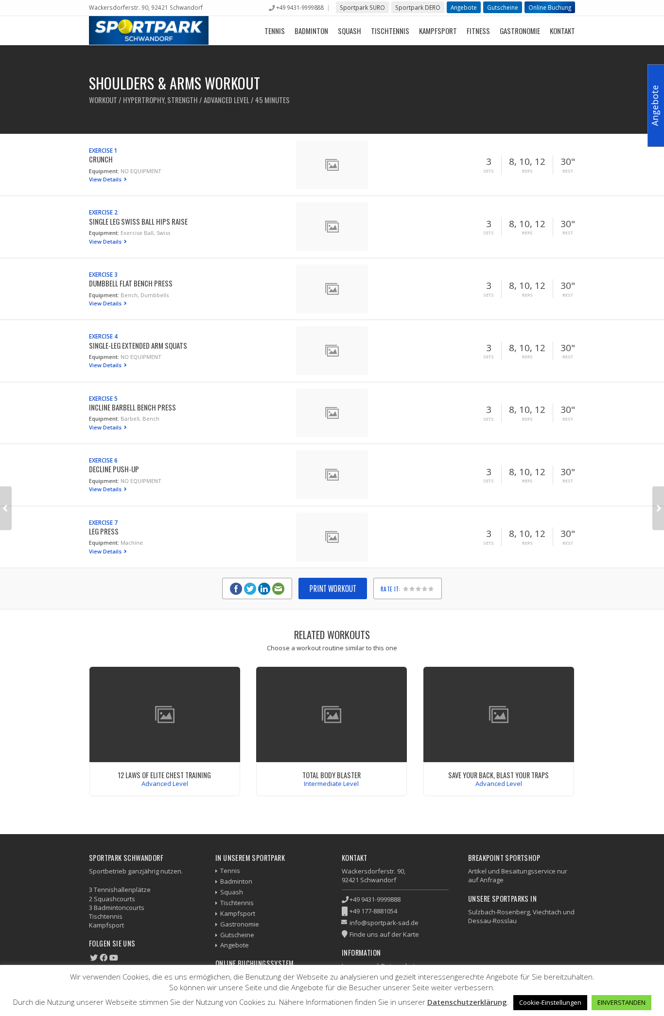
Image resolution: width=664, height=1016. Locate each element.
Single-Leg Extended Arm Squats (138, 345)
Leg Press (104, 531)
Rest (567, 171)
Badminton (311, 30)
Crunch (101, 159)
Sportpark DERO (417, 7)
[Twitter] (94, 957)
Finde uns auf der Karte (384, 934)
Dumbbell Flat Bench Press (131, 283)
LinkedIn (264, 589)
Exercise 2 (103, 212)
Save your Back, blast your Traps (498, 775)
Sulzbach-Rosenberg (499, 912)
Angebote (464, 7)
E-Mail (278, 589)
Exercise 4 (103, 336)
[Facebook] (103, 957)
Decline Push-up (114, 468)
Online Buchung (549, 7)
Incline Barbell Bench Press (132, 407)
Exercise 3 (103, 274)
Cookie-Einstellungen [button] (550, 1002)
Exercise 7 (103, 522)
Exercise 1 (103, 150)
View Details (106, 179)
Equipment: (104, 171)
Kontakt (562, 30)
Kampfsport (438, 30)
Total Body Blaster (331, 775)
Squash (349, 30)
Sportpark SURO (362, 7)
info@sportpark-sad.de (384, 922)
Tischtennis (390, 30)
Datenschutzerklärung (467, 1002)
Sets (488, 171)
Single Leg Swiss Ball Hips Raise (138, 221)
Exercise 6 (103, 460)
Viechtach (547, 912)
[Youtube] (113, 957)
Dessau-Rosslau (492, 920)
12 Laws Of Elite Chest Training (164, 775)
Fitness (478, 30)
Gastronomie (520, 30)
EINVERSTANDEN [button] (621, 1002)
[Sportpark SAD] (149, 30)
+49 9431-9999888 (299, 7)
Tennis (274, 30)
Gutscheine (502, 7)
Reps (527, 171)
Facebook (236, 589)
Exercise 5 (103, 398)
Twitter (250, 589)
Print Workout (332, 588)
